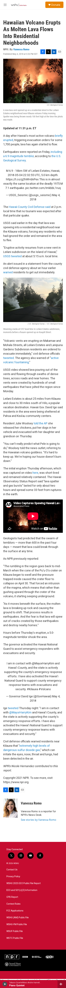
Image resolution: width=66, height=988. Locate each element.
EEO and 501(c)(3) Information (21, 890)
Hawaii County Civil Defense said (29, 207)
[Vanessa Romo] (10, 808)
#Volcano (45, 689)
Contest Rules (13, 904)
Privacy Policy (13, 876)
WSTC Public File (14, 938)
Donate (55, 4)
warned (8, 272)
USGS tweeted (12, 256)
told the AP (40, 423)
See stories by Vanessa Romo (38, 820)
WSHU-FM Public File (16, 924)
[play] (5, 984)
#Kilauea (32, 689)
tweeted (8, 358)
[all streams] (62, 984)
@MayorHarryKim (43, 663)
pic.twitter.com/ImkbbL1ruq (43, 188)
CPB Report (12, 897)
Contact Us (11, 869)
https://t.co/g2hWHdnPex (22, 179)
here (35, 472)
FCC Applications (14, 911)
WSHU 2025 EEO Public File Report (23, 883)
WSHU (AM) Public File (17, 917)
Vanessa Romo (21, 49)
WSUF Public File (14, 931)
